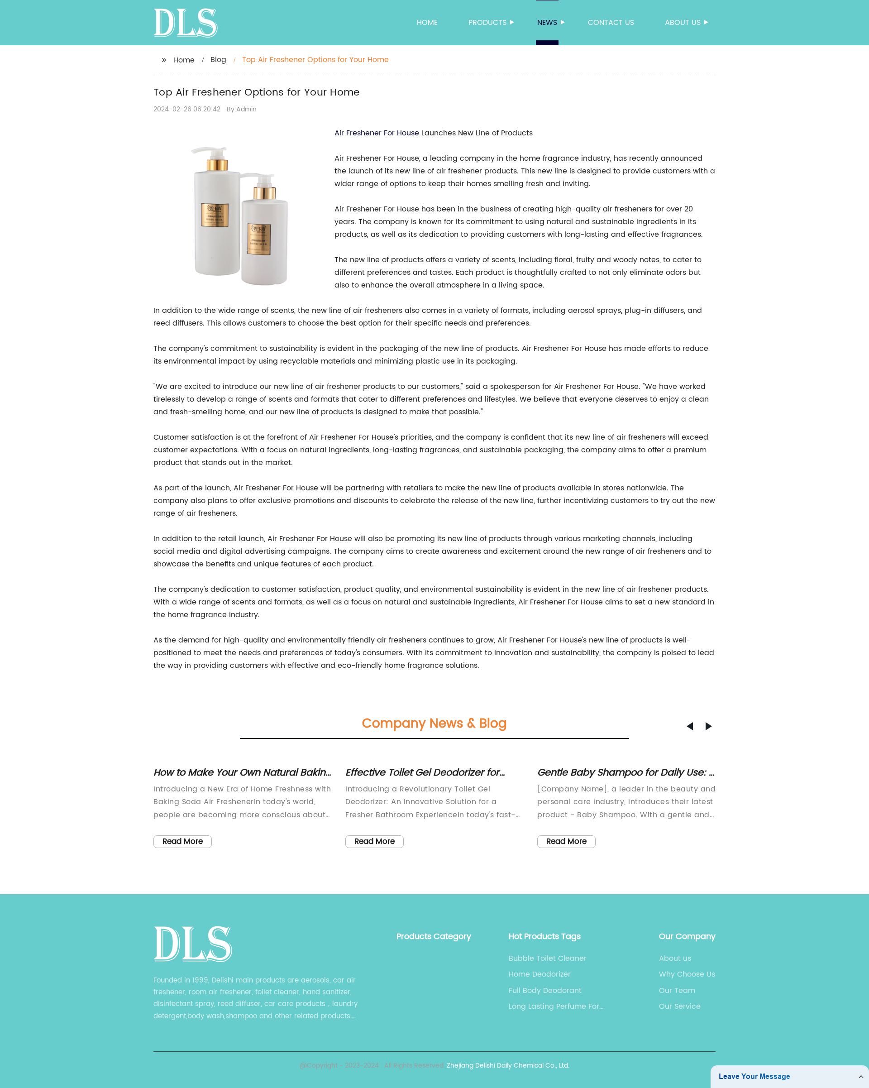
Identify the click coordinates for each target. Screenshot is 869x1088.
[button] (690, 726)
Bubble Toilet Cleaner (548, 958)
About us (683, 23)
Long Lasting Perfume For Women (554, 1006)
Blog (218, 60)
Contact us (611, 23)
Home (427, 23)
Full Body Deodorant (545, 990)
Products (487, 23)
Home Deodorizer (540, 974)
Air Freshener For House (376, 133)
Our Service (680, 1006)
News (547, 23)
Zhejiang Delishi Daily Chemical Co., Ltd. (508, 1065)
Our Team (677, 991)
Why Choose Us (687, 974)
